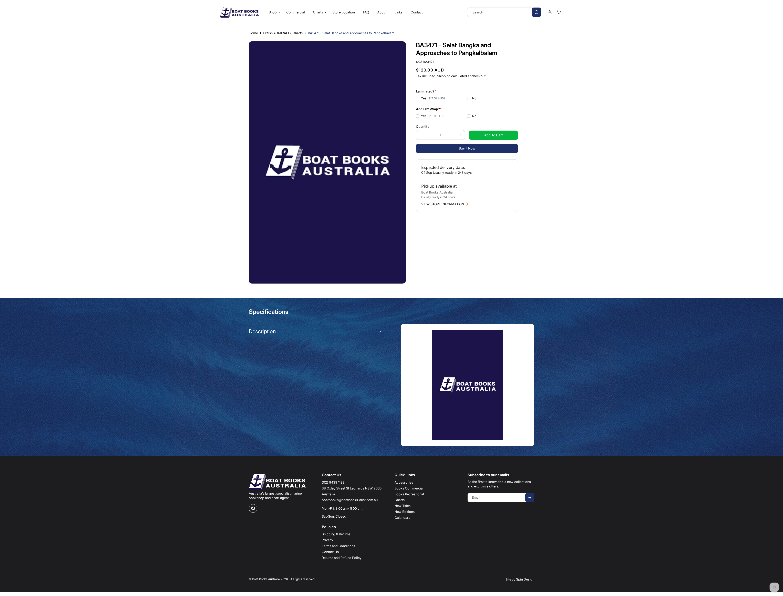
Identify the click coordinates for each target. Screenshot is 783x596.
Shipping (443, 76)
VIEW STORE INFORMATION (442, 204)
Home (253, 33)
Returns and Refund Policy (342, 558)
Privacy (327, 540)
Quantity (422, 126)
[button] (273, 12)
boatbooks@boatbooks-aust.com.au (350, 500)
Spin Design (525, 579)
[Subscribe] (529, 497)
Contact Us (330, 552)
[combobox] (504, 12)
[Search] (536, 12)
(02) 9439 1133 (333, 482)
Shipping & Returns (336, 534)
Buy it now (467, 148)
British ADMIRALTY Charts (283, 33)
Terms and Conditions (338, 546)
